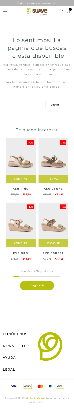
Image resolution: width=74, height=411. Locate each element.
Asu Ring (21, 188)
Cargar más (37, 285)
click (47, 69)
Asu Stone (53, 188)
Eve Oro (20, 252)
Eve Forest (53, 252)
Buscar (55, 104)
